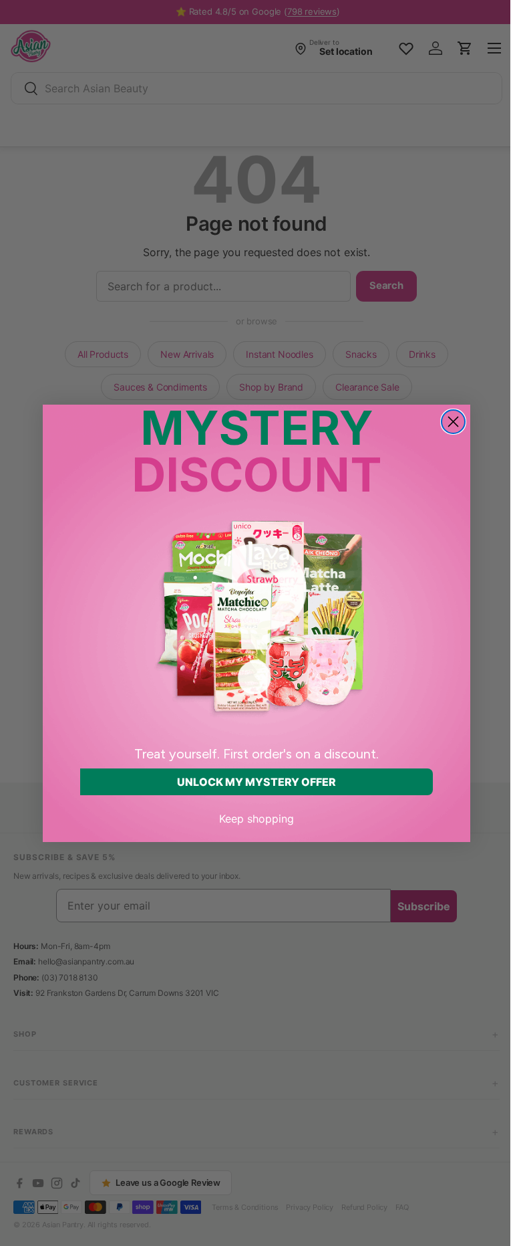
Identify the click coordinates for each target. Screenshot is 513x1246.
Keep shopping (251, 818)
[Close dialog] (448, 421)
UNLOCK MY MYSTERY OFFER (251, 782)
